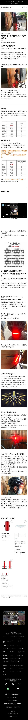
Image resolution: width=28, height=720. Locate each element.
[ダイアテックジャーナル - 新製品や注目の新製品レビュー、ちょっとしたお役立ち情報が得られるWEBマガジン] (6, 7)
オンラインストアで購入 (20, 553)
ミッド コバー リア (5, 535)
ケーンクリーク (6, 648)
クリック (12, 645)
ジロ (4, 651)
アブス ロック (13, 636)
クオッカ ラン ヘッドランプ (20, 544)
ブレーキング (13, 661)
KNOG (2, 33)
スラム (11, 651)
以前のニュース (5, 48)
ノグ (11, 655)
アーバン (8, 597)
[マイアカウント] (26, 7)
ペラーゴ (20, 661)
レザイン (12, 671)
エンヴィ (20, 641)
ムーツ (4, 668)
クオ (19, 645)
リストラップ (21, 668)
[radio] (16, 535)
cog (14, 42)
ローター (5, 674)
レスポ (19, 671)
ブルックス (20, 658)
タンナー (5, 655)
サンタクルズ (21, 648)
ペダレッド (5, 665)
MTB (4, 597)
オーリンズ (5, 645)
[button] (13, 7)
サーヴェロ (12, 648)
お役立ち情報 (7, 33)
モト (11, 668)
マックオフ (20, 665)
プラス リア (3, 578)
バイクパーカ (6, 658)
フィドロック (13, 658)
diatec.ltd (15, 716)
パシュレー (20, 655)
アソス (4, 636)
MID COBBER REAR (5, 534)
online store (14, 3)
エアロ (11, 641)
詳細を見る (4, 540)
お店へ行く (20, 1)
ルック (4, 671)
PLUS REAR (3, 577)
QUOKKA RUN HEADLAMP (20, 542)
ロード (21, 596)
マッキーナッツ (13, 665)
